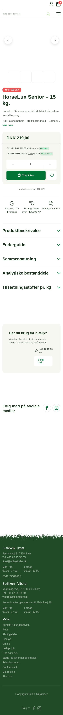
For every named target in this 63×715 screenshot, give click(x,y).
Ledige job (8, 648)
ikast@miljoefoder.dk (14, 561)
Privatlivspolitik (11, 662)
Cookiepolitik (9, 667)
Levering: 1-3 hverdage (12, 210)
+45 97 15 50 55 (46, 351)
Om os (6, 643)
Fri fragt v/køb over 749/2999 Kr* (31, 210)
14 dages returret (51, 208)
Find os (6, 639)
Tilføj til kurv (28, 175)
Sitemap (7, 676)
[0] (58, 5)
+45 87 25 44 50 (16, 593)
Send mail (41, 361)
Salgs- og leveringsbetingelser (19, 657)
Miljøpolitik (8, 671)
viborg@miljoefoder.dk (15, 596)
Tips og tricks (9, 653)
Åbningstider (9, 634)
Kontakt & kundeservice (16, 624)
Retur (5, 629)
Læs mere (7, 125)
